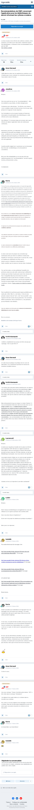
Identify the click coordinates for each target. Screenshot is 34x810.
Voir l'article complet (6, 47)
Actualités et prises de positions (22, 21)
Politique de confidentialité (19, 802)
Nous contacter (14, 804)
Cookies (22, 804)
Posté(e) (13, 37)
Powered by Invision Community (17, 807)
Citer (6, 53)
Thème (8, 802)
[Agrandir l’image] (3, 650)
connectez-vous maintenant (22, 764)
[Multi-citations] (2, 53)
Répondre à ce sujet (17, 26)
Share (8, 781)
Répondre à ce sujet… (10, 772)
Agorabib (5, 2)
